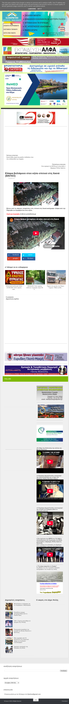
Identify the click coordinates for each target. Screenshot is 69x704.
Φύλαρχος (6, 701)
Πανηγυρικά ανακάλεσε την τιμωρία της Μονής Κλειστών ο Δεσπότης (22, 631)
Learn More (32, 9)
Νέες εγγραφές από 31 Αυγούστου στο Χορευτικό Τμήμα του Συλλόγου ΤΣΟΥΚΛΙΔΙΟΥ (21, 640)
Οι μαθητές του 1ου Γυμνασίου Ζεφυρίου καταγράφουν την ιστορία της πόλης (48, 568)
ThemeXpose (65, 701)
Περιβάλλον (11, 178)
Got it (40, 9)
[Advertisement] (37, 139)
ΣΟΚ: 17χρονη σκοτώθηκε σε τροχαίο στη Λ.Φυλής (22, 621)
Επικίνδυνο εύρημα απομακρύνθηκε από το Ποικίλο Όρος (20, 614)
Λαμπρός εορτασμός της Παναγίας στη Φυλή (21, 647)
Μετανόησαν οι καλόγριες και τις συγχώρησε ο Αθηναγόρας (22, 604)
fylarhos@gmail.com (34, 694)
